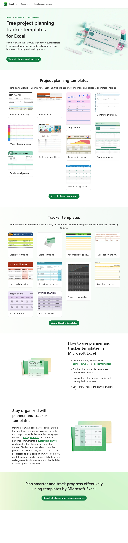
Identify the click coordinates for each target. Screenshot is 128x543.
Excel (11, 4)
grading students (30, 437)
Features (24, 4)
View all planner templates (64, 196)
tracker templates (102, 363)
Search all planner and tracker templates (64, 498)
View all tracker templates (64, 323)
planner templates (81, 363)
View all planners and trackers (23, 59)
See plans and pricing (43, 4)
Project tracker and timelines (27, 17)
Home (8, 17)
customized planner (47, 440)
